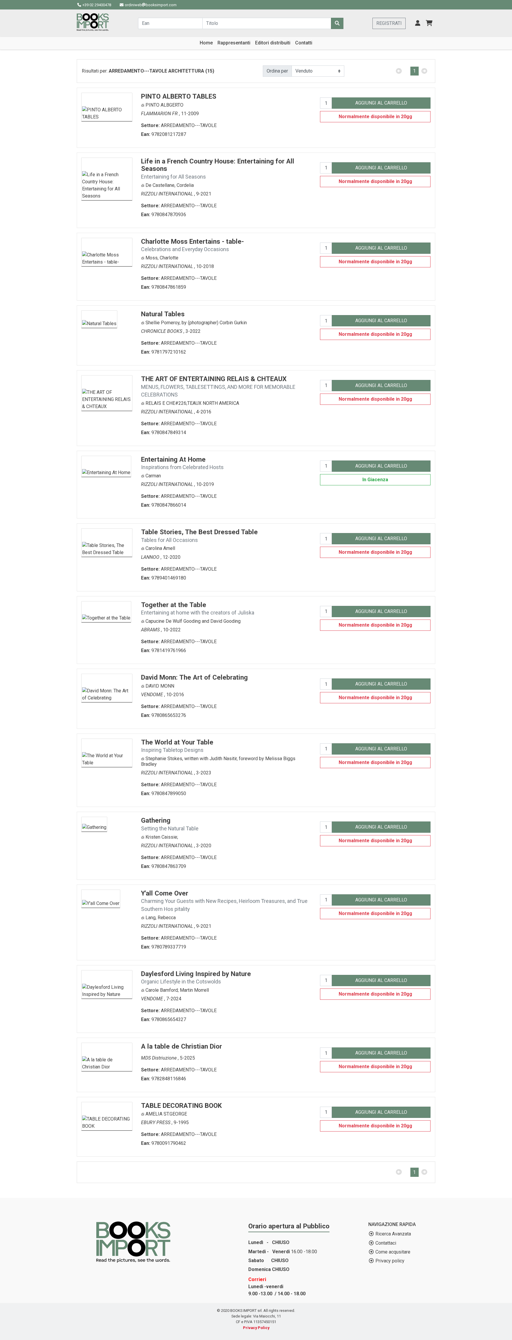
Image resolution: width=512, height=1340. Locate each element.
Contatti (303, 43)
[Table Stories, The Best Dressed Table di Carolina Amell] (106, 542)
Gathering (170, 824)
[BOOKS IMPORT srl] (93, 22)
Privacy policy (389, 1261)
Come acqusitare (392, 1252)
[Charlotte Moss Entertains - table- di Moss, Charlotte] (106, 251)
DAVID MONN (159, 686)
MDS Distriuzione (159, 1058)
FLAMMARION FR (160, 113)
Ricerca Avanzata (393, 1234)
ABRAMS (151, 630)
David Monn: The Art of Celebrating (194, 677)
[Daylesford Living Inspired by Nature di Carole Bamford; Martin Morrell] (106, 984)
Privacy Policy (256, 1327)
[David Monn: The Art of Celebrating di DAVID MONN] (106, 687)
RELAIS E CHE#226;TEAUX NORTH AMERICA (192, 403)
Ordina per (277, 71)
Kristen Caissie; (161, 837)
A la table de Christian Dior (181, 1046)
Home (206, 43)
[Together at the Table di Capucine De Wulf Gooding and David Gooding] (106, 611)
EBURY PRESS (156, 1122)
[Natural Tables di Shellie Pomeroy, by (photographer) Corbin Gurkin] (99, 319)
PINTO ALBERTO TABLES (178, 96)
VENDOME (152, 694)
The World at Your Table (177, 745)
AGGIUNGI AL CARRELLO (381, 103)
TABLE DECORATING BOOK (181, 1105)
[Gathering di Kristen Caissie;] (94, 824)
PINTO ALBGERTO (164, 105)
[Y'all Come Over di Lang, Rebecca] (100, 898)
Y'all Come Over (224, 900)
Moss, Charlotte (161, 258)
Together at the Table (197, 608)
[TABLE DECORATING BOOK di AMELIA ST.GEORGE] (106, 1115)
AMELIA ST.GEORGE (166, 1114)
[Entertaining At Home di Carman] (106, 466)
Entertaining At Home (182, 463)
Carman (153, 476)
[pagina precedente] (398, 71)
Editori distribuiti (272, 43)
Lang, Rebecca (160, 917)
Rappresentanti (233, 43)
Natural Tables (163, 314)
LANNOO (151, 557)
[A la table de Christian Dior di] (106, 1056)
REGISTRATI (389, 23)
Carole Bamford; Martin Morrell (177, 990)
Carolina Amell (160, 548)
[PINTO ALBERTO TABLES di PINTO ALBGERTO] (106, 106)
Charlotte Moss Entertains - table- (192, 245)
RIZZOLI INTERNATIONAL (167, 194)
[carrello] (429, 23)
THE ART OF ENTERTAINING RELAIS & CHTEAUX (218, 386)
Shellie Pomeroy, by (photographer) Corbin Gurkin (196, 322)
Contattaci (385, 1243)
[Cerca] (337, 23)
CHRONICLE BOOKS (162, 331)
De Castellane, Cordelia (169, 185)
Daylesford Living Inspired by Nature (196, 977)
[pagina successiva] (424, 71)
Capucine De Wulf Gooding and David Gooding (193, 621)
